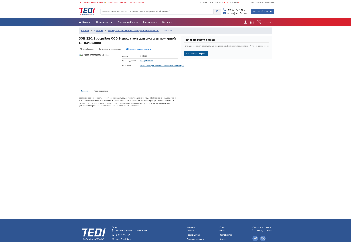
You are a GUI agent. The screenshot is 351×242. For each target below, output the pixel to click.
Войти (253, 2)
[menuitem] (85, 22)
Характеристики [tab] (101, 91)
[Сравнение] (252, 22)
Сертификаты (226, 235)
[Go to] (87, 11)
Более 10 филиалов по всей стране (131, 230)
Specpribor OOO (146, 61)
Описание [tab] (85, 91)
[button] (217, 12)
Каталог (85, 30)
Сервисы (223, 239)
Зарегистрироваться (265, 2)
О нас (222, 230)
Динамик (98, 30)
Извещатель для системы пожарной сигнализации (133, 30)
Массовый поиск (261, 12)
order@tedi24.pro (237, 13)
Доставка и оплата (195, 239)
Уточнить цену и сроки (195, 54)
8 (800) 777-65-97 (237, 9)
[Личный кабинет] (245, 22)
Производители (193, 235)
